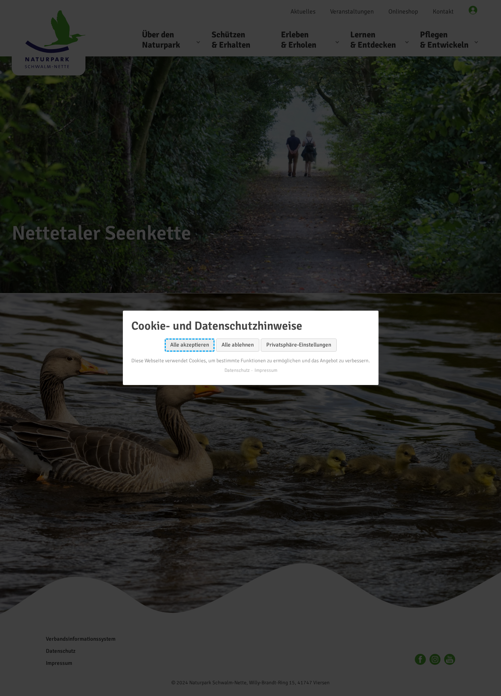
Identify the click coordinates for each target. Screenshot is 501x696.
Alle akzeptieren (189, 345)
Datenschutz (236, 371)
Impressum (265, 371)
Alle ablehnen (238, 345)
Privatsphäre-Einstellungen (298, 345)
